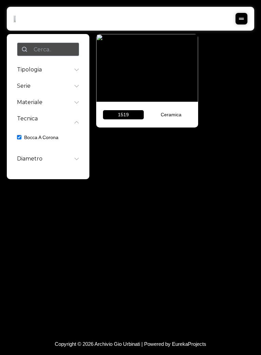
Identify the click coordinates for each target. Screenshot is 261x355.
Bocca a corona (41, 137)
